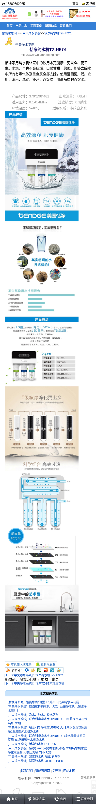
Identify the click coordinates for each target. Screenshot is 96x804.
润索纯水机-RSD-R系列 (44, 756)
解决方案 (39, 799)
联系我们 (27, 771)
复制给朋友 (48, 664)
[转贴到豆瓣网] (39, 670)
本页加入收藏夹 (21, 664)
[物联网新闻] (16, 702)
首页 (75, 3)
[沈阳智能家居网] (10, 19)
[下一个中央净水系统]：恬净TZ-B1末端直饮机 (34, 683)
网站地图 (69, 771)
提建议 (56, 771)
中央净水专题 (24, 44)
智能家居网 (9, 33)
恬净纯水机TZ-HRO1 (58, 33)
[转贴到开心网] (33, 670)
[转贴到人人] (26, 670)
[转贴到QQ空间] (58, 670)
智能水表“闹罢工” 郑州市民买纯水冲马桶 (52, 702)
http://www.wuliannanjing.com (40, 55)
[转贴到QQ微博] (52, 670)
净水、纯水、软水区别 (44, 715)
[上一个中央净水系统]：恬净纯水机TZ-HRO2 (33, 675)
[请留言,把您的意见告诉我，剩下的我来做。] (88, 3)
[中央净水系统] (17, 706)
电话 (63, 799)
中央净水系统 (31, 33)
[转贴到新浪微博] (46, 670)
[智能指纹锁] (45, 18)
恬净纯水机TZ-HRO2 (43, 744)
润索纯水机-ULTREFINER (46, 761)
